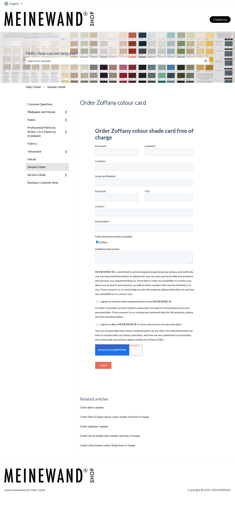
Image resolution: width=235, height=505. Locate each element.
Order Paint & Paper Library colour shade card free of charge (114, 416)
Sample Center (56, 86)
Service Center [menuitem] (37, 174)
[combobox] (114, 60)
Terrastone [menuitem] (34, 151)
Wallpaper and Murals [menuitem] (41, 112)
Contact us (220, 19)
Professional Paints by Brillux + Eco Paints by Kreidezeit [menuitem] (42, 131)
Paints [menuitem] (31, 119)
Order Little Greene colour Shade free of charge (107, 445)
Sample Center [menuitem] (37, 167)
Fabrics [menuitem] (32, 143)
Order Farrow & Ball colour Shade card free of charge (110, 435)
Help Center (33, 86)
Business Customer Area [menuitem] (43, 182)
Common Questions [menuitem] (40, 104)
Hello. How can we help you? (52, 53)
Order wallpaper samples (94, 426)
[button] (66, 112)
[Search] (205, 60)
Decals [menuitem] (32, 159)
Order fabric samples (92, 407)
